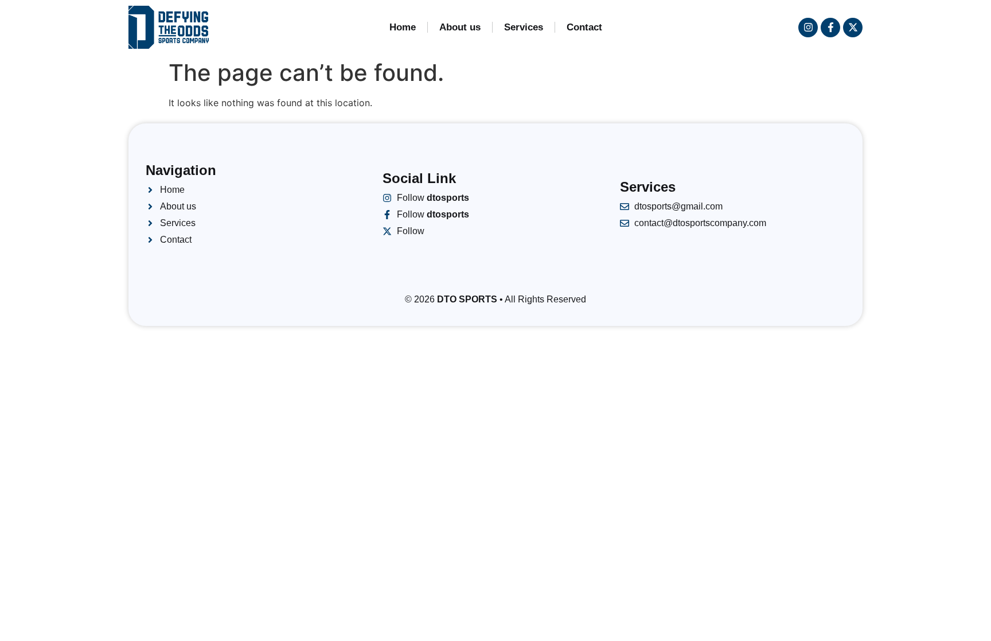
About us (460, 27)
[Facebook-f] (830, 27)
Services (523, 27)
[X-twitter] (853, 27)
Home (402, 27)
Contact (584, 27)
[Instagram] (808, 27)
